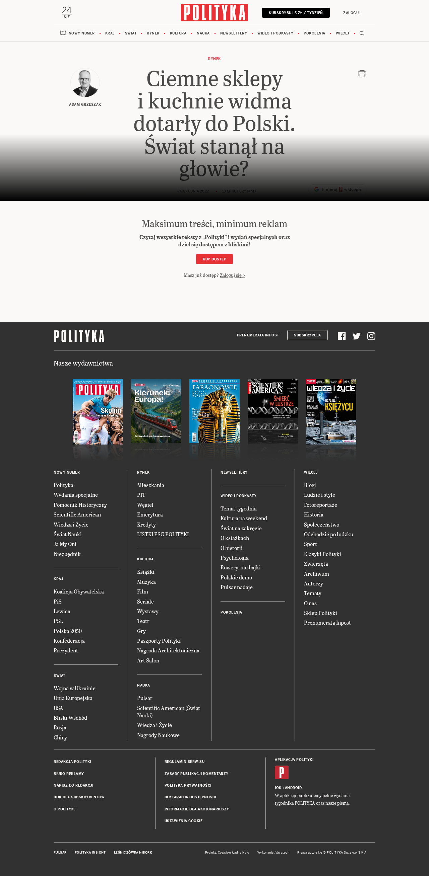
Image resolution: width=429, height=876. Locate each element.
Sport (310, 544)
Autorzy (313, 583)
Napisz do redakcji (73, 785)
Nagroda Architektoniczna (168, 650)
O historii (232, 548)
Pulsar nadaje (237, 587)
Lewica (62, 611)
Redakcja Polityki (72, 762)
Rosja (60, 727)
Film (142, 591)
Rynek (153, 33)
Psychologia (235, 557)
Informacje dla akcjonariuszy (197, 809)
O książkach (235, 538)
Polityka (63, 485)
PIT (141, 494)
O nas (310, 603)
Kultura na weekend (244, 518)
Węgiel (145, 504)
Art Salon (148, 660)
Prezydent (66, 650)
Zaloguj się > (232, 275)
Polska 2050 (68, 631)
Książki (146, 571)
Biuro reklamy (69, 774)
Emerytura (150, 514)
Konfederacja (69, 640)
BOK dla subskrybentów (79, 797)
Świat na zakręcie (241, 528)
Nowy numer (82, 33)
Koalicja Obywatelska (79, 591)
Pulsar (144, 698)
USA (58, 708)
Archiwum (316, 573)
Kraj (110, 33)
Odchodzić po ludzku (328, 534)
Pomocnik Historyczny (80, 504)
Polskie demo (236, 577)
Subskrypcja (307, 335)
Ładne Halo (240, 853)
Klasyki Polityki (322, 554)
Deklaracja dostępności (190, 797)
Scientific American (77, 514)
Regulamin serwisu (185, 762)
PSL (58, 621)
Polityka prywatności (188, 785)
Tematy (312, 593)
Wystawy (148, 611)
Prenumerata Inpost (258, 335)
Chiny (60, 737)
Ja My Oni (65, 544)
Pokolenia (314, 33)
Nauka (203, 33)
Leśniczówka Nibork (133, 853)
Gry (141, 631)
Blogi (310, 485)
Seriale (145, 601)
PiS (58, 601)
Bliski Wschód (70, 717)
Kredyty (146, 524)
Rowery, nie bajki (241, 567)
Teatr (143, 621)
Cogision (224, 853)
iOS (278, 788)
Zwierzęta (316, 563)
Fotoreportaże (320, 504)
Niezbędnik (67, 554)
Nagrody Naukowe (158, 735)
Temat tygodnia (239, 508)
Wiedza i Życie (71, 524)
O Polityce (64, 809)
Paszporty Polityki (159, 640)
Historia (313, 514)
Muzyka (146, 581)
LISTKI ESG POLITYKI (163, 534)
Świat (131, 33)
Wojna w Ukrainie (75, 688)
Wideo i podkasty (275, 33)
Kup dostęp (214, 259)
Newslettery (233, 33)
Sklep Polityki (320, 613)
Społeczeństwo (321, 524)
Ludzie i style (319, 494)
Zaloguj (352, 13)
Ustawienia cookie (184, 821)
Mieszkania (150, 485)
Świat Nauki (68, 534)
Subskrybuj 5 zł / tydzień (296, 13)
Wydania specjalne (76, 494)
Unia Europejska (73, 698)
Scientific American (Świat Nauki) (168, 711)
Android (293, 788)
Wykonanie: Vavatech (273, 853)
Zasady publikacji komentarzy (197, 774)
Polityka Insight (90, 853)
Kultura (178, 33)
